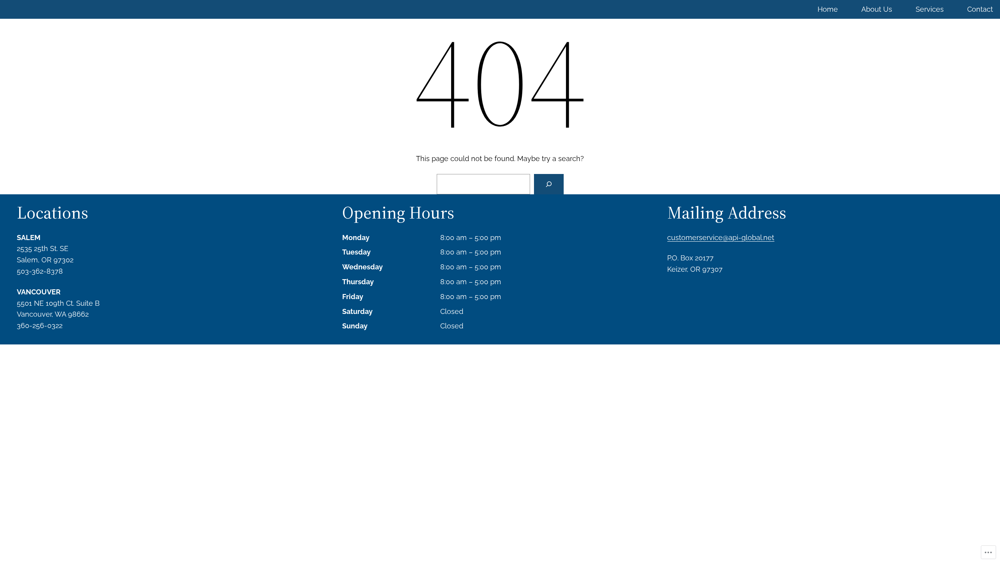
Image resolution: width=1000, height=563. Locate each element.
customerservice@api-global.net (720, 237)
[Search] (549, 184)
